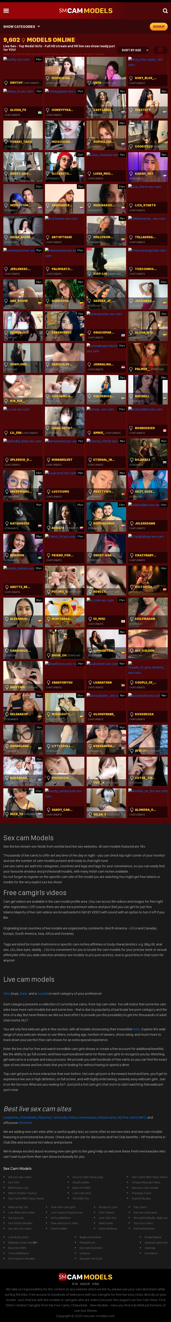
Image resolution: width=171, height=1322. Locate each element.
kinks (136, 1029)
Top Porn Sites (143, 1223)
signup (159, 27)
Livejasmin (10, 1117)
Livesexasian (87, 1117)
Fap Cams (140, 1207)
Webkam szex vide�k (22, 1242)
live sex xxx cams (19, 1228)
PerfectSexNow (144, 1228)
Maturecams (107, 1117)
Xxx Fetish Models (20, 1223)
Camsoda (59, 1117)
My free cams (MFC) (132, 1117)
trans (24, 993)
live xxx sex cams (19, 1177)
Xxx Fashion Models (21, 1258)
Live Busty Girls (18, 1237)
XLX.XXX (13, 1182)
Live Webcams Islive (21, 1212)
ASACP (85, 1284)
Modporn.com (108, 1207)
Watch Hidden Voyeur (22, 1193)
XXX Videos (106, 1212)
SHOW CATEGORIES (19, 27)
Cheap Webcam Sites (146, 1182)
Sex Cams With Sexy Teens (26, 1198)
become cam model (145, 1187)
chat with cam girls (63, 1207)
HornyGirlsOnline (91, 1248)
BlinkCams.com (18, 1187)
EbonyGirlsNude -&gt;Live (151, 1218)
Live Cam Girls (82, 1193)
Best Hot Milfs (82, 1187)
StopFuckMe (81, 1182)
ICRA (95, 1284)
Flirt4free (25, 1123)
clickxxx (85, 1253)
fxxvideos (151, 1253)
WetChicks (106, 1223)
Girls (6, 993)
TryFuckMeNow (18, 1253)
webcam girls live (156, 1242)
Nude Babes (153, 1237)
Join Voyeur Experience (67, 1212)
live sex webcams (145, 1212)
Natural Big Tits (18, 1207)
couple (42, 993)
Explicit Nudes (141, 1198)
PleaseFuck (87, 1242)
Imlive (72, 1117)
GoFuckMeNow (61, 1218)
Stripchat (44, 1117)
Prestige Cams (141, 1193)
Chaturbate (28, 1117)
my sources (16, 1218)
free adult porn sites (64, 1223)
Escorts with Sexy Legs (88, 1177)
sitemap (150, 1248)
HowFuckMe (59, 1228)
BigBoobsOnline (90, 1237)
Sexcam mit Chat (91, 1258)
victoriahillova (108, 1228)
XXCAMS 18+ (81, 1198)
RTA (75, 1284)
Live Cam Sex (108, 1218)
